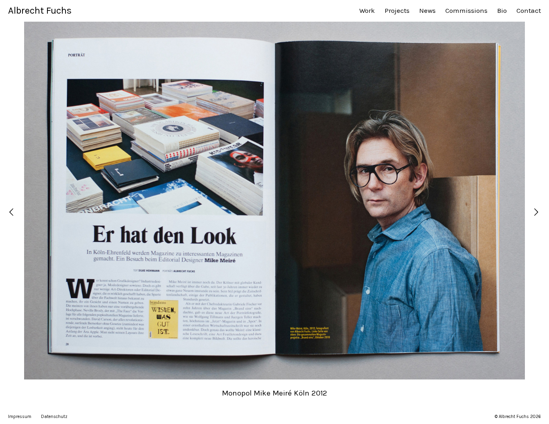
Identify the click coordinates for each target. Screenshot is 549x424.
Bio (502, 10)
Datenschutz (54, 416)
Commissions (466, 10)
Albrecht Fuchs (40, 10)
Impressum (19, 416)
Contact (528, 10)
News (427, 10)
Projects (397, 10)
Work (367, 10)
